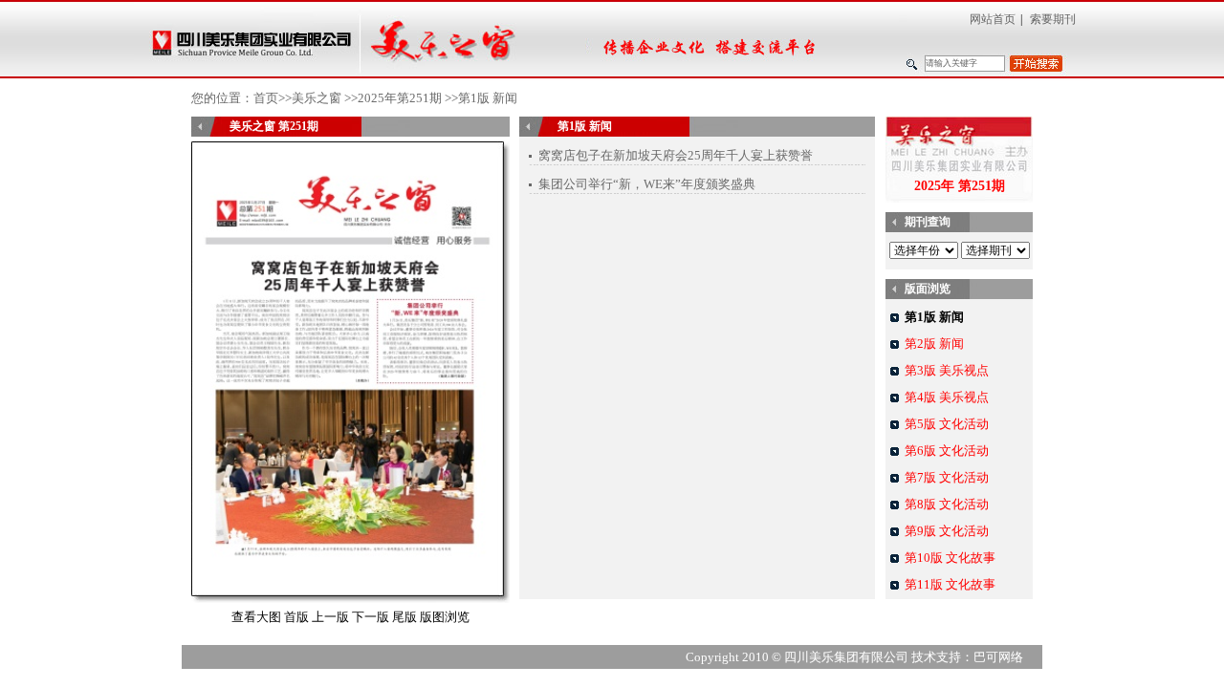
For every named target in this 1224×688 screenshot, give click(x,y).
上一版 (330, 617)
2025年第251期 (400, 98)
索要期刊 (1053, 19)
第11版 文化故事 (950, 584)
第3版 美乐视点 (947, 370)
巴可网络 (998, 657)
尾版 (404, 617)
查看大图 (256, 617)
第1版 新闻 (934, 317)
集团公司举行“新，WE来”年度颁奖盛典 (646, 184)
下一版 (370, 617)
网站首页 (993, 19)
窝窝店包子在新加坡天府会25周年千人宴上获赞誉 (675, 155)
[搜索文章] (1036, 63)
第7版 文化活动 (947, 477)
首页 (265, 98)
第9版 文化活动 (947, 531)
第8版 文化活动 (947, 504)
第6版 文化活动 (947, 450)
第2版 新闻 (934, 343)
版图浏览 (445, 617)
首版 (296, 617)
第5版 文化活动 (947, 424)
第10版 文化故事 (950, 557)
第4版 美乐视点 (947, 397)
